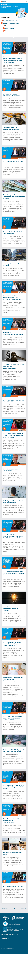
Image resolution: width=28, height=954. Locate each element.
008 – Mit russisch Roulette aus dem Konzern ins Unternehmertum (12, 820)
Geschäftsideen (9, 28)
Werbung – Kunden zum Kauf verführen (12, 264)
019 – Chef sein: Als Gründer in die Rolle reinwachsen (14, 233)
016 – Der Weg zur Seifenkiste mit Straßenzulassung (13, 401)
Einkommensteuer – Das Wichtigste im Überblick (10, 128)
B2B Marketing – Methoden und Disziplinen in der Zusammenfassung (13, 679)
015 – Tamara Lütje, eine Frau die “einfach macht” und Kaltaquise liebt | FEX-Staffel (13, 435)
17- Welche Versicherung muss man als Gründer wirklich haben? (13, 333)
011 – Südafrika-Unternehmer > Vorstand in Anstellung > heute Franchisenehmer (12, 644)
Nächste (23, 908)
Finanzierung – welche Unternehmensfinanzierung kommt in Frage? (14, 196)
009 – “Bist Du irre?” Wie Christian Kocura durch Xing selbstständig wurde (13, 787)
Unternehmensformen (11, 31)
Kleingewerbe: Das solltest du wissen (12, 853)
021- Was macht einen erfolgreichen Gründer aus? (11, 95)
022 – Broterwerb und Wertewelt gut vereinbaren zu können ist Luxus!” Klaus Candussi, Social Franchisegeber (13, 59)
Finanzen (7, 25)
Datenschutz (4, 945)
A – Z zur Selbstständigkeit (10, 20)
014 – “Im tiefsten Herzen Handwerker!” (11, 470)
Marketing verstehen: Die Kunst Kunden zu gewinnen (13, 501)
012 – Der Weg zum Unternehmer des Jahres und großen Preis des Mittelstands (13, 573)
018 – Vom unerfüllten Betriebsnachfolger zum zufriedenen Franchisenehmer (12, 297)
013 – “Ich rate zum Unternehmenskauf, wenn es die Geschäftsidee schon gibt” (13, 536)
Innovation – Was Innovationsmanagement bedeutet (10, 608)
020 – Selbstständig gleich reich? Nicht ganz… (13, 162)
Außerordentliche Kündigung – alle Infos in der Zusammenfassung (14, 750)
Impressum (4, 943)
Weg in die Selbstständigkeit (11, 23)
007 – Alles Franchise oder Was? (13, 886)
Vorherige (5, 908)
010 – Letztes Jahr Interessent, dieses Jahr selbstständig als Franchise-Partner (12, 718)
